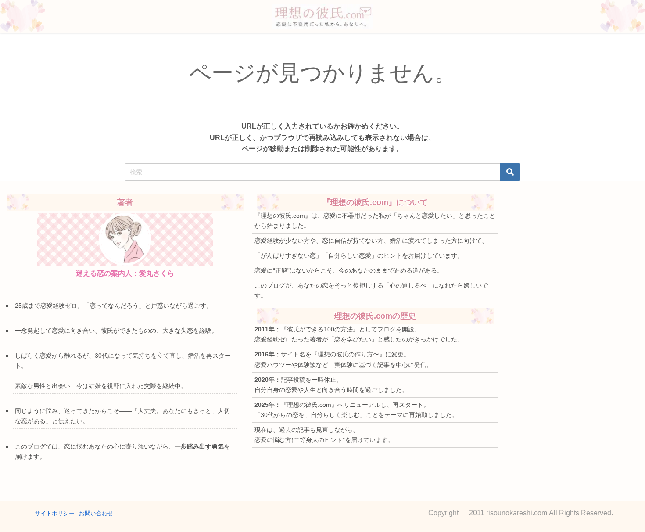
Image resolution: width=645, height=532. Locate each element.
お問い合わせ (96, 513)
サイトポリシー (55, 513)
